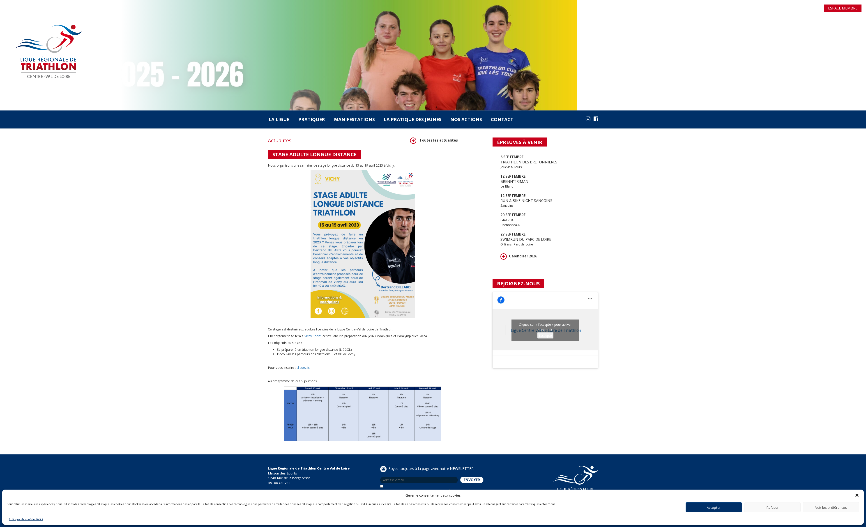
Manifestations (354, 119)
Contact (502, 119)
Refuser (772, 507)
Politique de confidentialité (26, 519)
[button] (857, 495)
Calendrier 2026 (523, 256)
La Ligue (279, 119)
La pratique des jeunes (412, 119)
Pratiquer (311, 119)
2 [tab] (436, 107)
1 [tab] (429, 107)
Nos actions (466, 119)
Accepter (714, 507)
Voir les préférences (831, 507)
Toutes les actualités (438, 140)
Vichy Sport (312, 336)
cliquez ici (303, 367)
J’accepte (545, 335)
